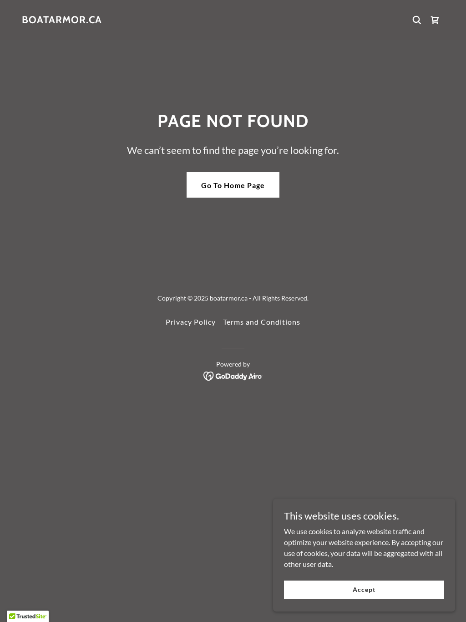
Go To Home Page (233, 185)
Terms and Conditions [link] (261, 321)
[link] (62, 20)
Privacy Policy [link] (191, 321)
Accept (364, 589)
